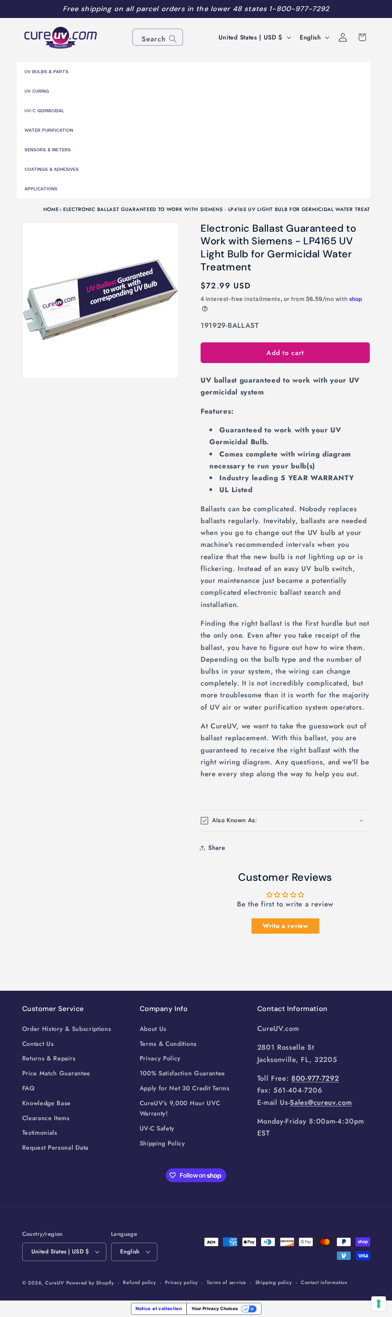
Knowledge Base (46, 1103)
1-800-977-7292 (299, 8)
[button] (285, 820)
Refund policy (139, 1282)
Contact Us (38, 1043)
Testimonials (39, 1132)
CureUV (54, 1282)
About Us (153, 1028)
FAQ (28, 1088)
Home (51, 209)
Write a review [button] (285, 925)
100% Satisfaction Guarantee (182, 1073)
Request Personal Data (55, 1147)
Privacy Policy (160, 1058)
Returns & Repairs (49, 1058)
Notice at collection (159, 1308)
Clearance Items (46, 1118)
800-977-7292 (315, 1078)
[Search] (173, 39)
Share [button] (216, 847)
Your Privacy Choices (214, 1308)
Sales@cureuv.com (321, 1102)
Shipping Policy (162, 1143)
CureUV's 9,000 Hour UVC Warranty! (180, 1108)
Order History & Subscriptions (66, 1028)
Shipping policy (273, 1282)
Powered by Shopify (90, 1282)
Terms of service (226, 1282)
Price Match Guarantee (56, 1073)
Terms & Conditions (168, 1043)
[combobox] (158, 37)
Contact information (324, 1282)
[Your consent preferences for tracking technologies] (378, 1303)
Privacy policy (181, 1282)
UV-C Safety (157, 1128)
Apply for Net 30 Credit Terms (185, 1088)
